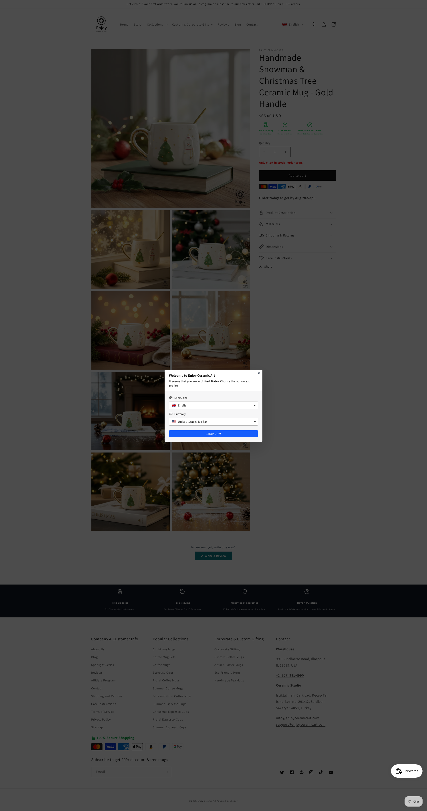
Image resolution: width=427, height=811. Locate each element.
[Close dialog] (259, 372)
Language (180, 398)
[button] (213, 405)
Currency (180, 414)
